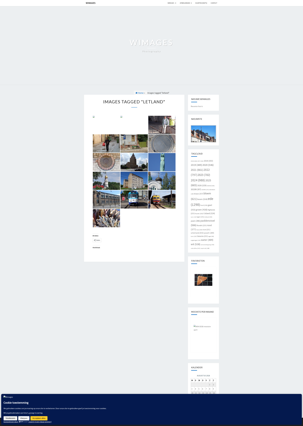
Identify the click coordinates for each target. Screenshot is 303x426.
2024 (198, 180)
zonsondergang (207, 244)
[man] (106, 125)
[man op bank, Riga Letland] (134, 143)
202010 (210, 186)
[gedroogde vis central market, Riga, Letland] (106, 218)
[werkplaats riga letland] (106, 199)
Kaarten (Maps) (201, 3)
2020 (208, 165)
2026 (202, 185)
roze (206, 229)
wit (195, 244)
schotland (197, 233)
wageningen (196, 240)
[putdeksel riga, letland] (162, 143)
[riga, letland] (134, 162)
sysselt (209, 233)
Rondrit (202, 225)
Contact (214, 3)
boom (202, 199)
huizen (199, 214)
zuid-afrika (195, 248)
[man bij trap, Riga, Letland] (162, 125)
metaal (208, 217)
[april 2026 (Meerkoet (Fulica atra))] (203, 333)
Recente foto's (197, 106)
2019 (196, 165)
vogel (211, 236)
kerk (193, 217)
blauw (198, 193)
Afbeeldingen (185, 3)
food (203, 205)
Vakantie (202, 236)
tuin (194, 236)
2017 (200, 161)
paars (195, 221)
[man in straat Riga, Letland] (106, 143)
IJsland (209, 213)
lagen (200, 217)
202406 (205, 189)
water (207, 239)
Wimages (90, 2)
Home (140, 92)
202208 (196, 189)
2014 (194, 161)
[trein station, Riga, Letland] (162, 199)
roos (199, 230)
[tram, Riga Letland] (134, 199)
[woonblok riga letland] (134, 181)
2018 (208, 161)
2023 (204, 175)
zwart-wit (205, 248)
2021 (197, 170)
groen (201, 209)
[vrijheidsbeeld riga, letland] (162, 162)
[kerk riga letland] (106, 181)
